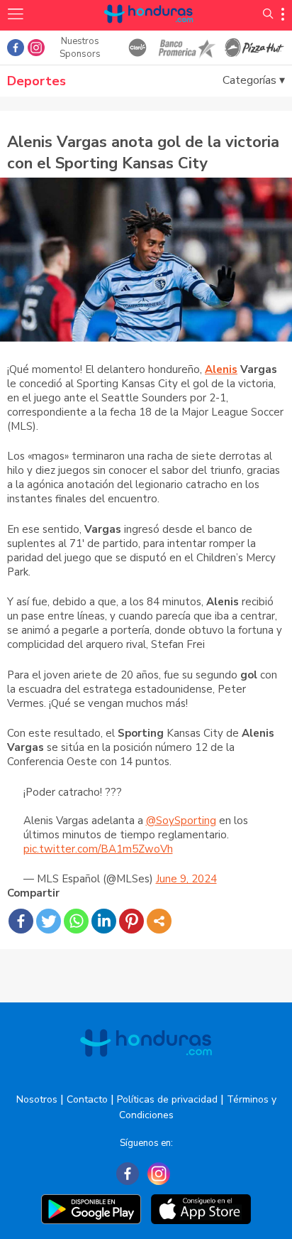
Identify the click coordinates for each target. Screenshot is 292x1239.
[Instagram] (158, 1173)
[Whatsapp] (76, 921)
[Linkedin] (103, 921)
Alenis (221, 369)
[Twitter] (48, 921)
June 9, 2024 (186, 879)
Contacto (87, 1099)
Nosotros (36, 1099)
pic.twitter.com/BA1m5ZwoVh (98, 849)
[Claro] (137, 47)
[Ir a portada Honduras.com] (149, 30)
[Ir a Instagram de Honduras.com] (36, 47)
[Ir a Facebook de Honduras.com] (15, 47)
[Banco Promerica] (186, 47)
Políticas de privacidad (167, 1099)
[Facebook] (21, 921)
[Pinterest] (131, 921)
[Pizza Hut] (255, 47)
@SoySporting (181, 820)
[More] (159, 921)
